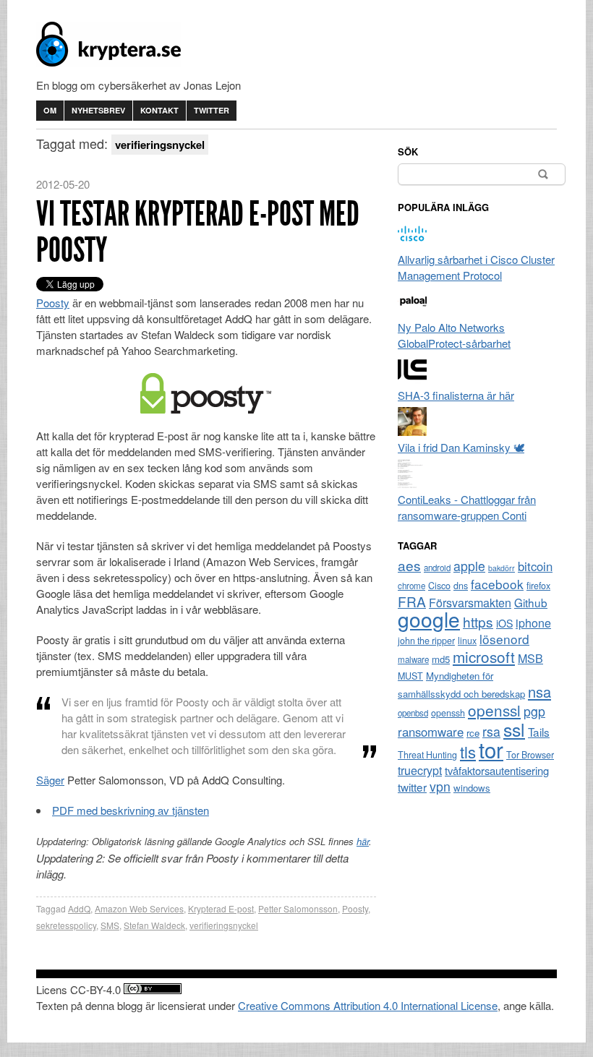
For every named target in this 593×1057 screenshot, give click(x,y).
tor (491, 749)
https (478, 621)
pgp (534, 711)
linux (467, 640)
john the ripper (426, 640)
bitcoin (535, 566)
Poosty (52, 302)
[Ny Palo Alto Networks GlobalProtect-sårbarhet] (412, 311)
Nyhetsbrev (98, 110)
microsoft (484, 656)
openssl (494, 710)
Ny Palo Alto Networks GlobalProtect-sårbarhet (454, 335)
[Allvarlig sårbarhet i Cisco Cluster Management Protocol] (412, 243)
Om (49, 110)
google (429, 618)
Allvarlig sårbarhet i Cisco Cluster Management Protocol (476, 267)
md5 (441, 659)
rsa (491, 731)
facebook (497, 584)
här (363, 841)
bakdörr (501, 567)
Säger (50, 779)
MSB (530, 658)
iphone (533, 623)
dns (460, 585)
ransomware (431, 731)
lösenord (504, 639)
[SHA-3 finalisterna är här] (412, 379)
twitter (412, 787)
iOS (504, 623)
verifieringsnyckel (223, 925)
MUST (410, 675)
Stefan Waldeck (154, 925)
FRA (412, 601)
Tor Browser (530, 754)
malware (413, 659)
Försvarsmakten (470, 602)
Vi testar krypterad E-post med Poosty (197, 231)
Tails (539, 732)
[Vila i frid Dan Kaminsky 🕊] (412, 431)
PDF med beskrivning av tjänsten (130, 810)
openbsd (413, 713)
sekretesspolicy (66, 925)
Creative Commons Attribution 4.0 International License (368, 1005)
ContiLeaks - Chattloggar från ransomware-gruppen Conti (467, 507)
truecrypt (420, 770)
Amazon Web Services (139, 908)
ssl (514, 729)
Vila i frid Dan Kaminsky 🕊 (461, 447)
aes (409, 565)
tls (468, 751)
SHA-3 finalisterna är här (456, 395)
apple (469, 566)
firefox (538, 585)
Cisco (439, 585)
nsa (539, 691)
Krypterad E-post (221, 908)
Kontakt (159, 110)
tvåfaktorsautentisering (497, 770)
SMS (110, 925)
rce (472, 733)
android (437, 567)
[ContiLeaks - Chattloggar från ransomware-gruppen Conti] (412, 483)
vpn (440, 786)
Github (530, 602)
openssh (448, 712)
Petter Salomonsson (298, 908)
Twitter (211, 110)
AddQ (79, 908)
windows (471, 788)
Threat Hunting (427, 754)
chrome (411, 585)
